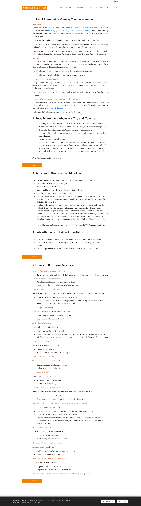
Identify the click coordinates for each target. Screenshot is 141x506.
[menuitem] (61, 8)
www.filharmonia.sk (76, 415)
